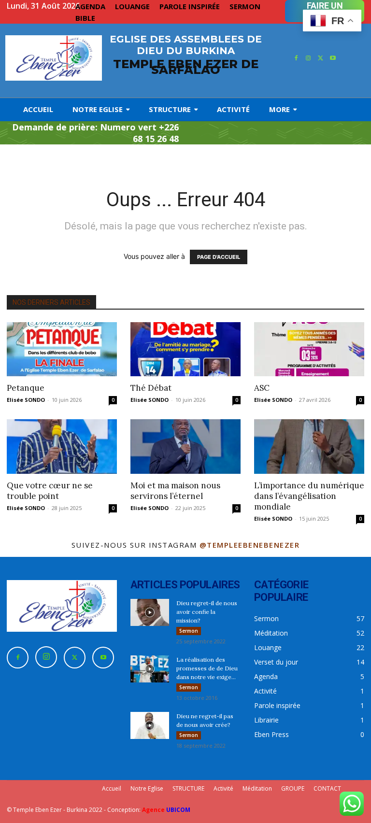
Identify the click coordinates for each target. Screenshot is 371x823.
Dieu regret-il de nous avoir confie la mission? (206, 611)
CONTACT (327, 788)
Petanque (25, 388)
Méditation (257, 788)
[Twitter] (321, 58)
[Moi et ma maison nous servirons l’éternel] (185, 446)
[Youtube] (333, 58)
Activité (223, 788)
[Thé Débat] (185, 349)
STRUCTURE (188, 788)
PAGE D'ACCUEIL (218, 257)
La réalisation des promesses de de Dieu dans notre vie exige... (207, 668)
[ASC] (309, 349)
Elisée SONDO (26, 399)
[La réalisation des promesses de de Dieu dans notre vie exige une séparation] (149, 668)
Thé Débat (150, 388)
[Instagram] (308, 58)
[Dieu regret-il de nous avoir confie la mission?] (149, 612)
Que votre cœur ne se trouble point (50, 490)
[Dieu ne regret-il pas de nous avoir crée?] (149, 725)
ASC (262, 388)
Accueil (111, 788)
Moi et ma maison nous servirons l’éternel (175, 490)
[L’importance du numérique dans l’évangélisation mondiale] (309, 446)
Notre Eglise (146, 788)
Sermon (188, 630)
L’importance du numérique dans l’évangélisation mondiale (309, 496)
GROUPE (292, 788)
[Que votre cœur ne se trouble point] (62, 446)
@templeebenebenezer (250, 545)
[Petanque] (62, 349)
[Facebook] (296, 58)
